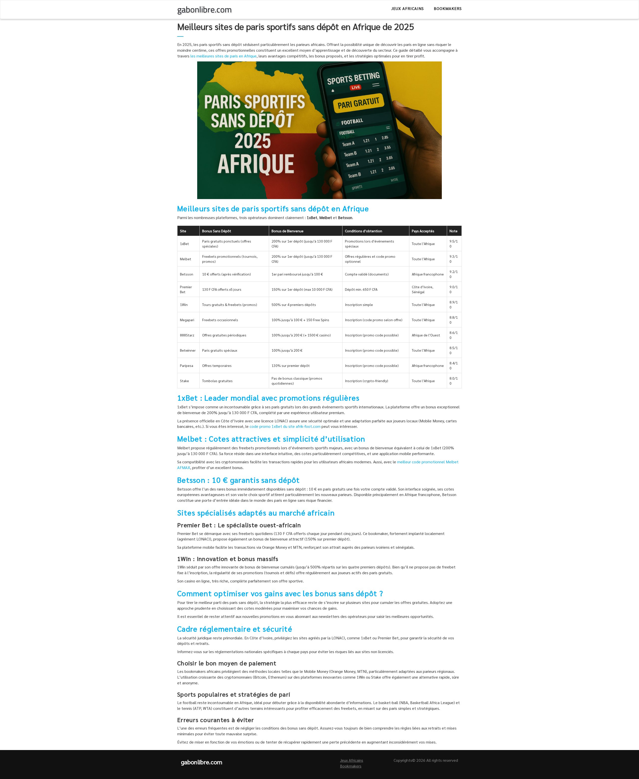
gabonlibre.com (204, 9)
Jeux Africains (407, 8)
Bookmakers (448, 8)
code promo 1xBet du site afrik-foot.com (285, 426)
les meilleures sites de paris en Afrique (223, 55)
